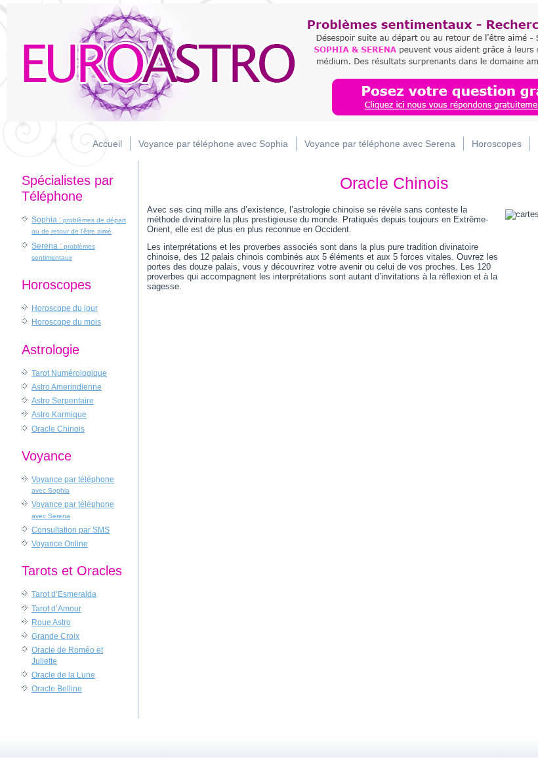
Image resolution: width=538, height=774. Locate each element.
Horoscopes (497, 143)
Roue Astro (51, 622)
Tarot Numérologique (69, 373)
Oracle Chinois (58, 429)
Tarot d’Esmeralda (63, 594)
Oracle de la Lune (63, 675)
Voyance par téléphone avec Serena (379, 143)
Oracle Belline (56, 688)
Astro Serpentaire (62, 400)
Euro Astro (154, 62)
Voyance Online (59, 543)
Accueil (107, 143)
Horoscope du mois (66, 322)
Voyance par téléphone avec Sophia (213, 143)
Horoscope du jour (64, 308)
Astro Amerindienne (66, 387)
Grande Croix (55, 636)
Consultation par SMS (70, 530)
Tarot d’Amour (56, 608)
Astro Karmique (59, 414)
